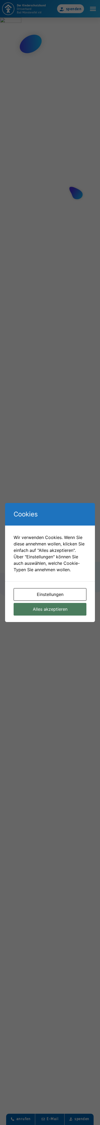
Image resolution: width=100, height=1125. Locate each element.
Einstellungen (50, 594)
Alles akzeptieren (50, 609)
